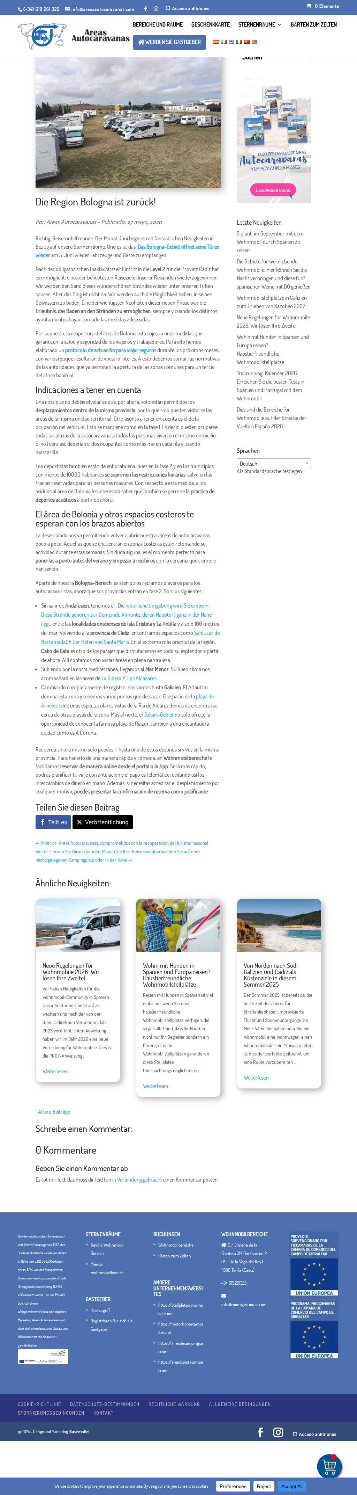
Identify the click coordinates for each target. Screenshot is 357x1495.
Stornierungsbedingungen (51, 1413)
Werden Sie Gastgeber (172, 42)
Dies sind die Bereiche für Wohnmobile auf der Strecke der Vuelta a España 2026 (271, 418)
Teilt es (57, 822)
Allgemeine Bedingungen (240, 1404)
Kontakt (103, 1413)
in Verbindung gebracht (137, 1179)
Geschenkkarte (210, 25)
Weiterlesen (55, 1071)
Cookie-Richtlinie (39, 1404)
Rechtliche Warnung (174, 1404)
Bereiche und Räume (158, 25)
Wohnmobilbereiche (175, 1245)
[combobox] (274, 463)
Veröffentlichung (107, 822)
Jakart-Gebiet (159, 714)
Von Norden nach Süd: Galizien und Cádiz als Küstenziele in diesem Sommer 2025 (271, 974)
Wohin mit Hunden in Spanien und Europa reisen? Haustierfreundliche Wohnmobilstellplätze (176, 974)
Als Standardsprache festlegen (269, 470)
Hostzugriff (100, 1310)
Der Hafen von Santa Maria (101, 641)
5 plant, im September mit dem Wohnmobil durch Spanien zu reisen (270, 242)
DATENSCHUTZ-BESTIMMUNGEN (104, 1404)
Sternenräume (256, 25)
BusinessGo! (79, 1431)
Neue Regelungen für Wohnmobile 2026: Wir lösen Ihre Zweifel (71, 971)
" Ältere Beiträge (53, 1111)
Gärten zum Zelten (314, 25)
